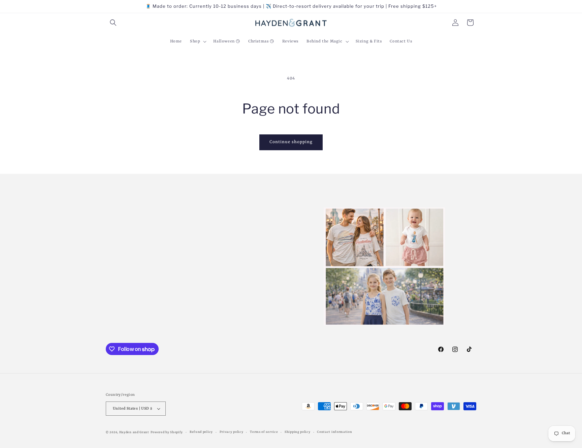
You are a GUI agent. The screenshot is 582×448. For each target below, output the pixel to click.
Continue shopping (291, 142)
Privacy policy (232, 432)
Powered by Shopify (167, 432)
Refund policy (201, 432)
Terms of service (264, 432)
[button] (113, 22)
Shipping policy (298, 432)
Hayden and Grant (134, 432)
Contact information (334, 432)
